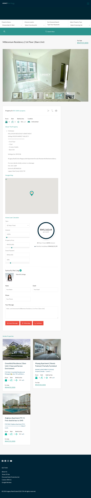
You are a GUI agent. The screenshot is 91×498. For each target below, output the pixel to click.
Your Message (9, 305)
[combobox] (11, 25)
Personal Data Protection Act (10, 477)
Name (7, 286)
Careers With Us (6, 480)
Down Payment (9, 250)
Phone (7, 295)
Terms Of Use (6, 474)
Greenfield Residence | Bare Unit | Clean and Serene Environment (15, 365)
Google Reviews (6, 482)
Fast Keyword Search (53, 22)
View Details (16, 356)
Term (6, 221)
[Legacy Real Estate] (8, 5)
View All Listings (21, 274)
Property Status (6, 22)
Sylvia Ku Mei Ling (12, 270)
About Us (4, 471)
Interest (7, 230)
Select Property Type (76, 22)
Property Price (9, 240)
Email (34, 286)
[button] (33, 196)
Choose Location (29, 22)
